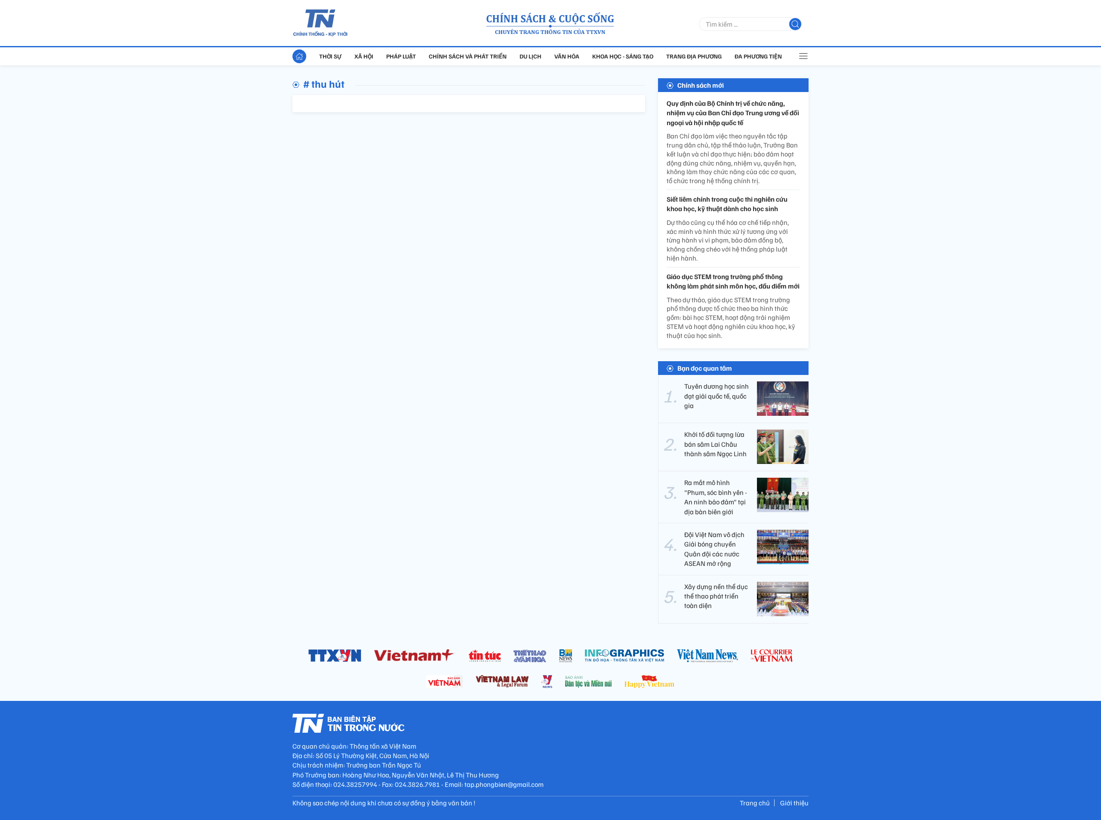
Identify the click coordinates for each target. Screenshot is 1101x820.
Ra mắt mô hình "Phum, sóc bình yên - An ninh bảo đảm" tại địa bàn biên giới (715, 497)
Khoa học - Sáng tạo (622, 56)
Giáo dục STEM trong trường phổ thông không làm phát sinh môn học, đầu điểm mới (733, 281)
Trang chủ (755, 802)
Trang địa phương (694, 56)
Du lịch (530, 56)
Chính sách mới (700, 85)
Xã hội (363, 56)
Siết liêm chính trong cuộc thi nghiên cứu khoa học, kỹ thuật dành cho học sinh (727, 204)
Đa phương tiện (758, 56)
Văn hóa (566, 56)
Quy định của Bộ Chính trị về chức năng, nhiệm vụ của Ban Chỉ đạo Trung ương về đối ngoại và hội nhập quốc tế (733, 113)
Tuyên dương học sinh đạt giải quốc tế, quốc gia (716, 396)
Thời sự (330, 56)
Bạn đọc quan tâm (704, 368)
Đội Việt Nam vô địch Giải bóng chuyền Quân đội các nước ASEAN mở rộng (714, 549)
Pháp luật (401, 56)
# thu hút (323, 83)
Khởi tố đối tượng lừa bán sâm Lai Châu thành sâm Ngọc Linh (715, 444)
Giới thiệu (794, 802)
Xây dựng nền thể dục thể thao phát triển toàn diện (716, 596)
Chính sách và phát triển (468, 56)
